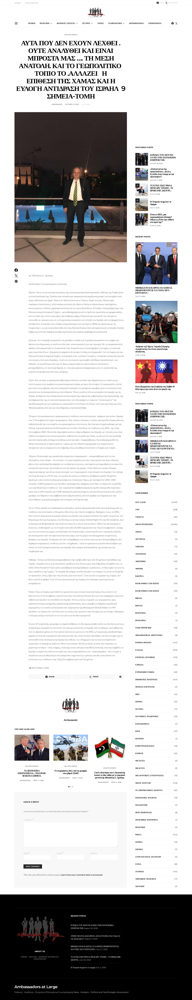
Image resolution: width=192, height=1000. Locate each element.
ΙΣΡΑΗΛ (138, 701)
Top (137, 509)
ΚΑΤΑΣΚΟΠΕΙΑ (142, 724)
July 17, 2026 (140, 296)
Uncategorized (70, 35)
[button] (69, 787)
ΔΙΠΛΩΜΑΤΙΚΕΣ (136, 23)
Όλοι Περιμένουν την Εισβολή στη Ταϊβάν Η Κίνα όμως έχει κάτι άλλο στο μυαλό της (154, 387)
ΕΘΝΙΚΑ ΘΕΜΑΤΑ (143, 642)
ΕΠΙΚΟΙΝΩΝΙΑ (154, 23)
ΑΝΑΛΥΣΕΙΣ (140, 554)
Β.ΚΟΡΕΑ (139, 576)
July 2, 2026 (154, 208)
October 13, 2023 (72, 104)
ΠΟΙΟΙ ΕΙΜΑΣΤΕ (32, 3)
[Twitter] (176, 23)
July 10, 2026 (155, 194)
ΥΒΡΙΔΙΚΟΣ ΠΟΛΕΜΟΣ (145, 879)
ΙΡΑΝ (137, 694)
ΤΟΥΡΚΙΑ (139, 871)
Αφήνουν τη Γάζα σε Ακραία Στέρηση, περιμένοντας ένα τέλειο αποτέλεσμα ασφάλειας (152, 349)
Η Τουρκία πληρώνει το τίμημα (160, 203)
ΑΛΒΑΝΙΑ (139, 546)
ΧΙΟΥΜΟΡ (139, 886)
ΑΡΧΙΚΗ (17, 3)
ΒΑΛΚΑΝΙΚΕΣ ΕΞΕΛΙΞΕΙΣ (147, 583)
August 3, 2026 (156, 180)
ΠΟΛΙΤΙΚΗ (44, 23)
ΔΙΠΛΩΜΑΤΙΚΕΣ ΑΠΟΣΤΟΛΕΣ (149, 635)
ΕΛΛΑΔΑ (139, 650)
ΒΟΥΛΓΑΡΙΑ (140, 613)
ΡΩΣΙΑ (138, 834)
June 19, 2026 (155, 226)
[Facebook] (172, 23)
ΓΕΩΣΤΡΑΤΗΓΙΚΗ (143, 628)
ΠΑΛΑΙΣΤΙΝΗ (141, 805)
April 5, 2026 (116, 782)
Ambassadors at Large (35, 987)
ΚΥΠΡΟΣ (139, 753)
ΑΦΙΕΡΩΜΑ (140, 561)
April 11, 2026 (38, 780)
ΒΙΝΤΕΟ (139, 605)
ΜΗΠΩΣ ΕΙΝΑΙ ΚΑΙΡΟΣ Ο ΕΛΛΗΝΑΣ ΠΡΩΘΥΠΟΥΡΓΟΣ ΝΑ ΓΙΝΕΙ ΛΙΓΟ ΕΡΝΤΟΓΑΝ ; (153, 290)
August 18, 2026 (156, 163)
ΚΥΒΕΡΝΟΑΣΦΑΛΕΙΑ (144, 746)
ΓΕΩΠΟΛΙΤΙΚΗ (115, 23)
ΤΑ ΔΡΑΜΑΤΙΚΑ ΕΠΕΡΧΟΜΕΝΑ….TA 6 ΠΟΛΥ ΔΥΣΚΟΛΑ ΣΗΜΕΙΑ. (32, 773)
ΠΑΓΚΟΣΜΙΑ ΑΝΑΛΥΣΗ (145, 798)
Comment (27, 820)
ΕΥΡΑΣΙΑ (139, 665)
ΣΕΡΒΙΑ (138, 842)
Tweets (139, 517)
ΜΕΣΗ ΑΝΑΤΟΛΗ (143, 783)
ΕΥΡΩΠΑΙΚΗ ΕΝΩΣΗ (144, 672)
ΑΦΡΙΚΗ (139, 568)
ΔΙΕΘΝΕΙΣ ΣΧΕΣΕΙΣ (66, 23)
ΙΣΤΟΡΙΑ (86, 23)
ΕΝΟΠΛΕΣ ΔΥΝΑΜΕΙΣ (145, 657)
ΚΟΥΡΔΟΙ (139, 738)
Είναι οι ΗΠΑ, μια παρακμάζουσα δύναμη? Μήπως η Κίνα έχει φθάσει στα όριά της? (162, 218)
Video (138, 532)
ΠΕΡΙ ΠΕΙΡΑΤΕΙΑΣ (143, 812)
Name (26, 853)
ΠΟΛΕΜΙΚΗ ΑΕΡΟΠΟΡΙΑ (146, 820)
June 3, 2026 (140, 355)
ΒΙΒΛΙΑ (138, 598)
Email (60, 853)
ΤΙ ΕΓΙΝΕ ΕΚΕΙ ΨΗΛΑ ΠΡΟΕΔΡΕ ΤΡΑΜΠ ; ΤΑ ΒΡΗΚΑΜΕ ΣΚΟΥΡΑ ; (161, 188)
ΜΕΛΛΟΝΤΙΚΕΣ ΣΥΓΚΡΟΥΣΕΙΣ (149, 775)
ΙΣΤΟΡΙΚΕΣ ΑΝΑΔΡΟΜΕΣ (146, 716)
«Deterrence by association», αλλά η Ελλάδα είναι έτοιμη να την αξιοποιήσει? (162, 173)
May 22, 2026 (140, 393)
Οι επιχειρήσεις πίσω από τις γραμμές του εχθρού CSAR (70, 772)
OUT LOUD (140, 502)
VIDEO (100, 23)
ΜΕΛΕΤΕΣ (140, 768)
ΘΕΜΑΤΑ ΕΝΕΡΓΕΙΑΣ (145, 687)
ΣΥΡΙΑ (138, 864)
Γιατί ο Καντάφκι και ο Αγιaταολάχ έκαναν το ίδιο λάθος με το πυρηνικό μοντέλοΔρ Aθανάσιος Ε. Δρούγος (109, 775)
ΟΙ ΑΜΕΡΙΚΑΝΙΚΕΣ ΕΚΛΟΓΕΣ (149, 790)
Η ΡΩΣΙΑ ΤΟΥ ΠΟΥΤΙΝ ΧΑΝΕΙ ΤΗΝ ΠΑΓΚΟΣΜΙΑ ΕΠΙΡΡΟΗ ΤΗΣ (163, 157)
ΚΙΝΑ (137, 731)
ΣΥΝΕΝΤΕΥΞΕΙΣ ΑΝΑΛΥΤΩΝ (148, 857)
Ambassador (57, 104)
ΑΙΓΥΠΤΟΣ (140, 539)
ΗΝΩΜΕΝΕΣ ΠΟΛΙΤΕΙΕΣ (146, 679)
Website (93, 853)
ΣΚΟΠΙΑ (139, 849)
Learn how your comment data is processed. (82, 874)
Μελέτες (140, 761)
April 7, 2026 (77, 778)
